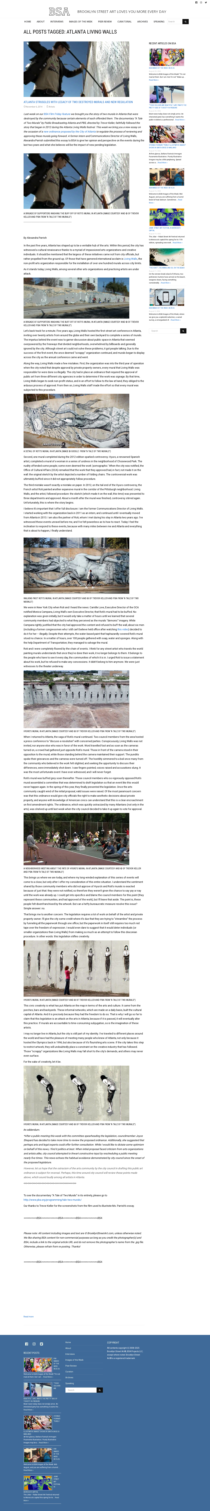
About (68, 1348)
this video (122, 629)
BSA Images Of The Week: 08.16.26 (161, 188)
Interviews (70, 1354)
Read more (29, 1316)
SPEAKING (159, 21)
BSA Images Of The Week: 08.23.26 (161, 68)
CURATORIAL (124, 21)
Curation (69, 1372)
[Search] (185, 21)
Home (68, 1342)
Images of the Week (74, 1360)
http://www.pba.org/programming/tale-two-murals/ (53, 1199)
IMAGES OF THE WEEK (80, 21)
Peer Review (71, 1366)
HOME (27, 21)
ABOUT (41, 21)
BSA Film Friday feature (57, 113)
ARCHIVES (142, 21)
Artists (52, 107)
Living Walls (130, 258)
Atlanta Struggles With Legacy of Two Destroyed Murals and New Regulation (78, 102)
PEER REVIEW (105, 21)
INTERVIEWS (56, 21)
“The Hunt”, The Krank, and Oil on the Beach (167, 268)
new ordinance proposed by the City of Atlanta (69, 131)
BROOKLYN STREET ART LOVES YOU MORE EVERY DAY (121, 11)
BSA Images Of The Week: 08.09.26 (161, 308)
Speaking (69, 1383)
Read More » (154, 80)
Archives (69, 1377)
